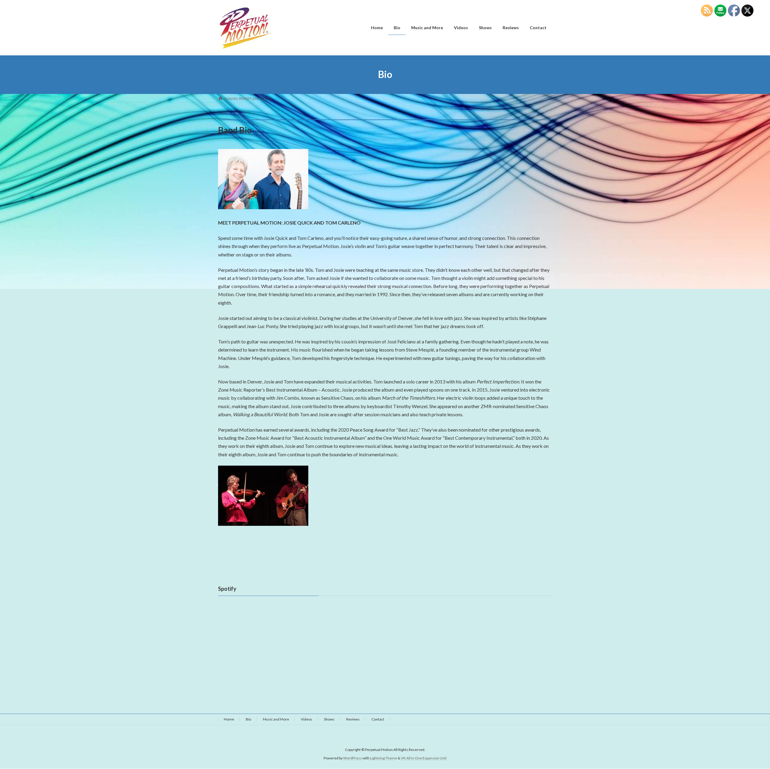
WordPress (352, 758)
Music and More (276, 719)
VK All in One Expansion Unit (424, 758)
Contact (377, 719)
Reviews (353, 719)
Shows (329, 719)
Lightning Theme (383, 758)
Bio (248, 719)
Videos (306, 719)
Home (229, 719)
